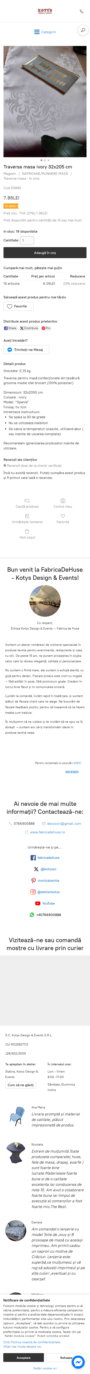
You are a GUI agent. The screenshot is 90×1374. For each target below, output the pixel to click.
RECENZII (72, 772)
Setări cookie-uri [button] (45, 1368)
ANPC (77, 763)
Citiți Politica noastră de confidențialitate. (32, 1342)
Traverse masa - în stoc (21, 178)
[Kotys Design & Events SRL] (45, 11)
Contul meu (63, 506)
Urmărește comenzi (27, 522)
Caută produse (27, 506)
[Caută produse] (83, 30)
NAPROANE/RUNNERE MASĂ (45, 174)
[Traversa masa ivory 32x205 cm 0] (45, 101)
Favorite (63, 522)
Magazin (9, 174)
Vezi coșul (27, 537)
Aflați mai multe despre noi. (22, 1346)
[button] (18, 306)
